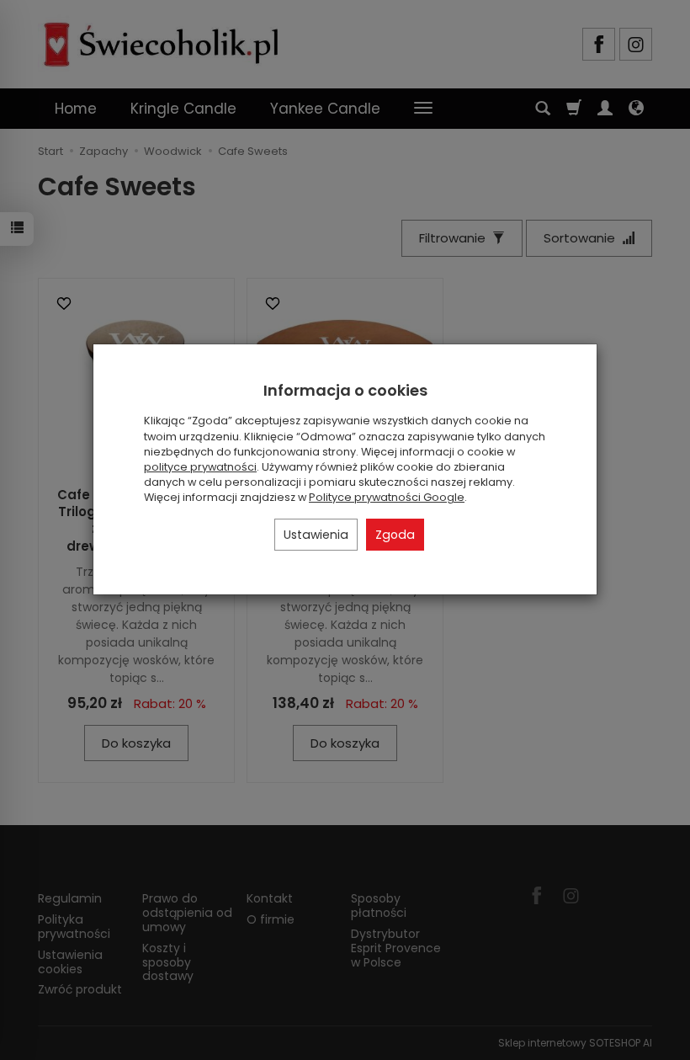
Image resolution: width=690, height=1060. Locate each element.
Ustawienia (316, 534)
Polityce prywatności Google (386, 497)
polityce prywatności (200, 467)
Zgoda (395, 534)
